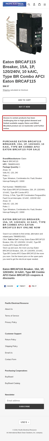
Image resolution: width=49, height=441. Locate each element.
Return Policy (10, 339)
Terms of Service (12, 316)
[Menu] (44, 4)
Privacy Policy (11, 322)
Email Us (9, 353)
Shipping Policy (11, 346)
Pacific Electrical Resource (27, 430)
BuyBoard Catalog (12, 383)
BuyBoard (9, 377)
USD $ (24, 422)
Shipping (6, 90)
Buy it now (24, 107)
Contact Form (10, 359)
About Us (9, 309)
